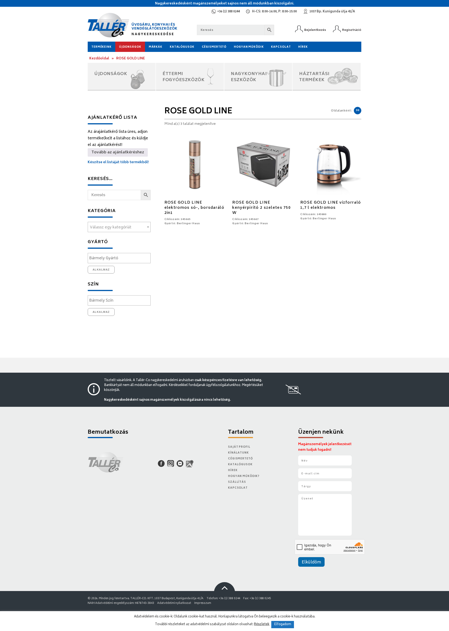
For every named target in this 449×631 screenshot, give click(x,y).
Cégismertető (214, 47)
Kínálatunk (238, 453)
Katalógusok (182, 47)
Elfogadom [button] (282, 624)
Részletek (261, 624)
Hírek (303, 47)
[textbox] (119, 227)
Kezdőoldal (99, 58)
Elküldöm (311, 562)
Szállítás (237, 482)
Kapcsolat (281, 47)
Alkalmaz (101, 269)
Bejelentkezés (315, 30)
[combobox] (119, 227)
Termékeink (101, 47)
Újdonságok (130, 47)
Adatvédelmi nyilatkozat (174, 603)
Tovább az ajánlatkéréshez (117, 152)
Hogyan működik (249, 47)
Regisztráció (351, 30)
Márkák (155, 47)
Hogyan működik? (243, 476)
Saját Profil (239, 447)
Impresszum (202, 603)
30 (357, 110)
